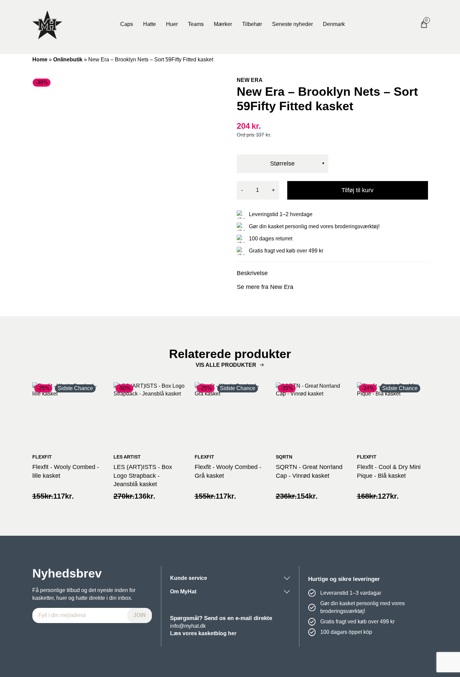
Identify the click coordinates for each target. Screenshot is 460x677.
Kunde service (188, 578)
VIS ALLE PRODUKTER (226, 365)
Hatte (149, 24)
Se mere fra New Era (265, 287)
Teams (196, 24)
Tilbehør (252, 24)
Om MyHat (183, 591)
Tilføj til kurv (357, 190)
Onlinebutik (68, 59)
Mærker (223, 24)
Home (39, 59)
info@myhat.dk (188, 626)
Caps (126, 24)
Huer (172, 24)
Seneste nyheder (292, 24)
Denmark (334, 24)
